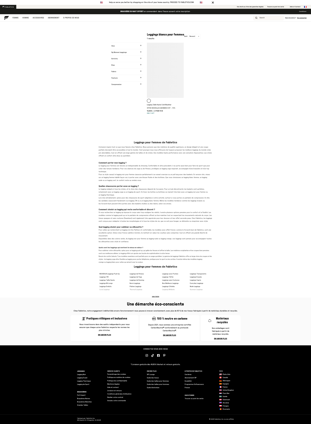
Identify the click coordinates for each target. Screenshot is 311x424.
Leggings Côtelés (168, 286)
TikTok (171, 277)
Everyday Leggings (196, 283)
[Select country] (305, 7)
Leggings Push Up (113, 274)
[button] (213, 2)
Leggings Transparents (198, 274)
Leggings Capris (195, 280)
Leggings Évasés (196, 277)
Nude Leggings (195, 286)
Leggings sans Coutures (170, 280)
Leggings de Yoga (136, 277)
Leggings (165, 277)
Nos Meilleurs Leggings (170, 283)
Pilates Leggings (135, 286)
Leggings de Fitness (137, 274)
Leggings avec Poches (170, 274)
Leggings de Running (137, 280)
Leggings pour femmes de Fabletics (155, 142)
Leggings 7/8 (103, 277)
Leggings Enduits (105, 286)
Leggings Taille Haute (107, 280)
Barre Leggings (135, 283)
